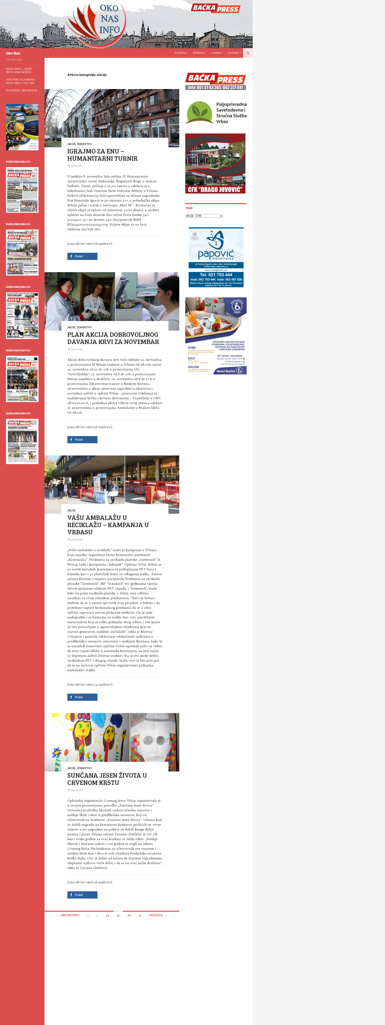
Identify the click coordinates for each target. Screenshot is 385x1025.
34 (107, 915)
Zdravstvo (84, 143)
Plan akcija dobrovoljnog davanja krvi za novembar (113, 338)
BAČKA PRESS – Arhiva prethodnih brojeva (19, 70)
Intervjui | (199, 53)
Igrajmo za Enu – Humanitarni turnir (102, 154)
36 (129, 915)
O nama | (217, 53)
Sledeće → (158, 915)
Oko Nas (13, 53)
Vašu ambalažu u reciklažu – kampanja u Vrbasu (108, 524)
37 (140, 915)
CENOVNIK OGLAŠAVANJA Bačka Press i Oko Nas (20, 81)
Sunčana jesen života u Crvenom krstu (107, 778)
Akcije (71, 143)
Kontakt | (234, 53)
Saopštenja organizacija (21, 90)
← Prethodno (68, 915)
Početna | (181, 53)
